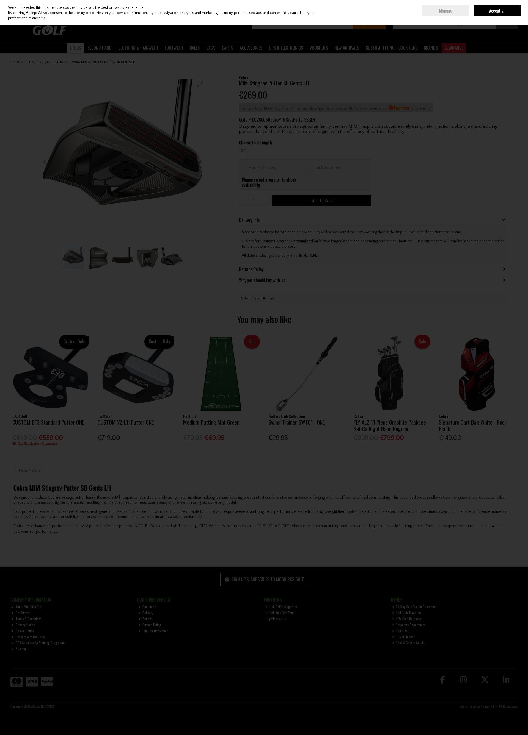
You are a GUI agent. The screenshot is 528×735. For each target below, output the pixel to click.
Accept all (497, 10)
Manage (445, 10)
